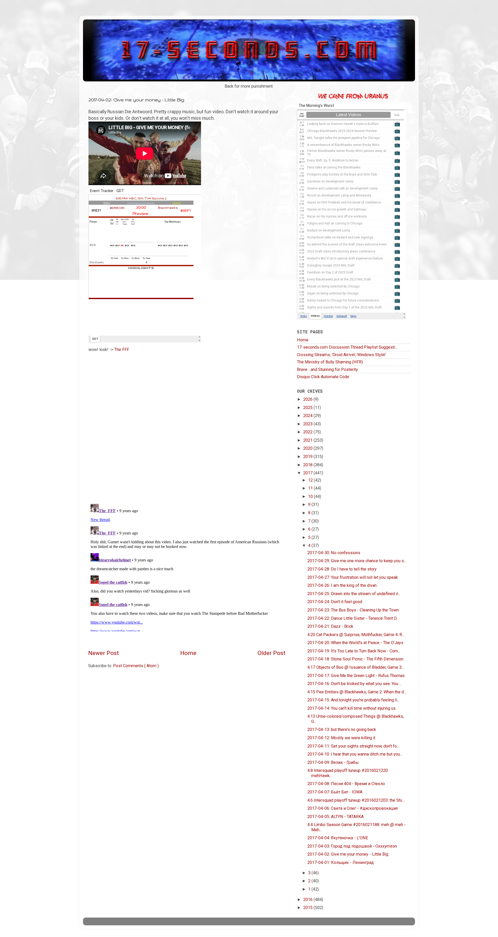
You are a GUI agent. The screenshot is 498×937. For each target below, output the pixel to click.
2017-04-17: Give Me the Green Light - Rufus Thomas (356, 675)
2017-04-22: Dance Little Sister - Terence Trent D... (353, 618)
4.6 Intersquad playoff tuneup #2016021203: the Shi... (355, 800)
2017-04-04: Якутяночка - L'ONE (337, 837)
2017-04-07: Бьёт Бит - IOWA (334, 792)
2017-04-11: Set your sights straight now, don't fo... (353, 746)
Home (188, 653)
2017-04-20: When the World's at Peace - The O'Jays (355, 642)
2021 (308, 440)
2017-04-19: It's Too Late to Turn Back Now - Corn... (353, 651)
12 (311, 480)
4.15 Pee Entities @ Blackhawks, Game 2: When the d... (356, 691)
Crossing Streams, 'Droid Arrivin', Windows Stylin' (341, 354)
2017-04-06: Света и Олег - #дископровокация (352, 808)
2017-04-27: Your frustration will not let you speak (352, 577)
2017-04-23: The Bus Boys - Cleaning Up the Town (353, 610)
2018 (308, 464)
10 (311, 496)
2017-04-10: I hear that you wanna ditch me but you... (354, 754)
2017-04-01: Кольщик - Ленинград (340, 862)
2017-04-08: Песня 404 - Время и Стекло (346, 783)
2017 (308, 472)
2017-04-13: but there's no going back (341, 729)
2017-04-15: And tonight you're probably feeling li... (353, 700)
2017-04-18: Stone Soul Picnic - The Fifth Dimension (355, 659)
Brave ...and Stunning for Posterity (327, 369)
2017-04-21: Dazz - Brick (330, 626)
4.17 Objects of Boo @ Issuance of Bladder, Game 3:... (356, 667)
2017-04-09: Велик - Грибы (333, 762)
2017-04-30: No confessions (333, 552)
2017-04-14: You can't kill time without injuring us (351, 708)
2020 (308, 448)
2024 (308, 415)
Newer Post (103, 653)
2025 (308, 407)
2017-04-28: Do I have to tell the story (342, 569)
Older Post (271, 653)
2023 (308, 423)
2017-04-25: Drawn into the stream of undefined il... (353, 593)
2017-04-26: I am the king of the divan (342, 585)
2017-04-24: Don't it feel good (334, 601)
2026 (308, 399)
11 (311, 488)
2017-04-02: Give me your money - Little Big (347, 854)
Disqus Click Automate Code (323, 376)
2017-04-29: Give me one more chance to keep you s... (356, 560)
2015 (308, 907)
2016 (308, 899)
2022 (308, 431)
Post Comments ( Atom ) (136, 665)
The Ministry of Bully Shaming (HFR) (330, 362)
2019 (308, 456)
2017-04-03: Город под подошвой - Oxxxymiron (352, 846)
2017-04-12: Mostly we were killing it (341, 737)
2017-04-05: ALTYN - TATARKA (335, 816)
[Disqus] (186, 426)
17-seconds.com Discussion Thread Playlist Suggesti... (347, 347)
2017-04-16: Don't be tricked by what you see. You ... (354, 683)
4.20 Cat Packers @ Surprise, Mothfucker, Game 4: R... (355, 634)
